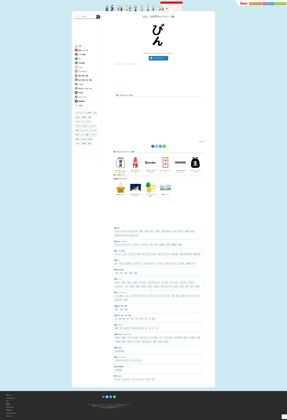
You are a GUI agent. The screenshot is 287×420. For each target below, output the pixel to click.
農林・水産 (197, 254)
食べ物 (160, 341)
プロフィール (80, 121)
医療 (168, 244)
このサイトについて (256, 3)
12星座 (84, 117)
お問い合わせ (9, 410)
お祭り (129, 282)
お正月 (123, 282)
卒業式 (138, 286)
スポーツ (151, 296)
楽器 (198, 337)
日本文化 (119, 347)
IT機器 (123, 337)
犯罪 (131, 273)
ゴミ (161, 337)
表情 (174, 231)
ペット (168, 296)
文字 (121, 64)
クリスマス (142, 282)
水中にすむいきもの (138, 328)
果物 (87, 135)
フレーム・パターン (138, 379)
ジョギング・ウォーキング (138, 296)
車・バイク (137, 341)
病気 (180, 244)
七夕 (126, 286)
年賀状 (84, 143)
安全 (121, 273)
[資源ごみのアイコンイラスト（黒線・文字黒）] (120, 162)
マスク (78, 143)
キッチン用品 (153, 337)
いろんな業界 (121, 251)
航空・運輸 (175, 254)
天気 (132, 319)
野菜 (77, 139)
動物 (116, 328)
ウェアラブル (143, 337)
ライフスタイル (121, 292)
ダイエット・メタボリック (122, 244)
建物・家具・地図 (122, 306)
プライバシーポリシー (11, 412)
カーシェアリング (136, 360)
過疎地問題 (120, 366)
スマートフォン (137, 263)
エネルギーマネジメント (122, 360)
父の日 (182, 286)
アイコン (117, 379)
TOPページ (8, 394)
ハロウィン (183, 282)
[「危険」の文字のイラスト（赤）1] (135, 162)
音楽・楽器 (118, 300)
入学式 (132, 286)
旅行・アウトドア (166, 286)
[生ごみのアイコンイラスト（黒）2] (195, 162)
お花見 (135, 282)
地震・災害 (122, 319)
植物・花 (127, 328)
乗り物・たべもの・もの (124, 334)
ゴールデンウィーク (153, 282)
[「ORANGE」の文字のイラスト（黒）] (180, 162)
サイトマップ (9, 415)
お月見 (117, 282)
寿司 (77, 135)
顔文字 (90, 139)
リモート (78, 126)
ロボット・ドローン (170, 263)
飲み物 (166, 341)
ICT (118, 260)
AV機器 (117, 337)
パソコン (160, 263)
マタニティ (144, 244)
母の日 (176, 286)
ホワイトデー (119, 286)
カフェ (127, 296)
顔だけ (85, 126)
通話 (89, 117)
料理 (77, 130)
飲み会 (126, 300)
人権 (116, 273)
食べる (78, 117)
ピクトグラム (84, 130)
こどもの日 (165, 282)
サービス (117, 254)
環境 (135, 273)
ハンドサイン (126, 379)
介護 (156, 244)
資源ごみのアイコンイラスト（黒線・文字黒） (120, 171)
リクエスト (93, 126)
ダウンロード (158, 58)
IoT (116, 263)
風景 (153, 319)
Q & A (265, 3)
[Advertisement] (144, 80)
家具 (121, 309)
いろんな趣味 (119, 296)
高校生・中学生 (189, 231)
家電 (185, 337)
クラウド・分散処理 (125, 263)
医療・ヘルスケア (122, 241)
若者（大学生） (166, 231)
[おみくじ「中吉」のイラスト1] (165, 162)
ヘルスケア (136, 244)
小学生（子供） (149, 231)
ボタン (148, 379)
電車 (154, 341)
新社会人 (156, 286)
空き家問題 (118, 370)
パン (82, 135)
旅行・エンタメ (146, 254)
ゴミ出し (88, 121)
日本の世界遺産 (119, 351)
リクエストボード (280, 3)
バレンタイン (174, 282)
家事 (173, 296)
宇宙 (137, 319)
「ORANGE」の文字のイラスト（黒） (180, 171)
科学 (154, 254)
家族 (141, 231)
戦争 (126, 273)
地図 (116, 309)
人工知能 (181, 263)
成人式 (150, 286)
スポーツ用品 (168, 337)
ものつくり (132, 254)
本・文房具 (192, 337)
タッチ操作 (88, 113)
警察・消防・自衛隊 (186, 254)
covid (94, 113)
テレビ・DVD (160, 296)
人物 (118, 228)
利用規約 (271, 3)
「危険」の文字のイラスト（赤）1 (135, 171)
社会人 (158, 231)
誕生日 (197, 286)
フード (124, 254)
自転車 (129, 341)
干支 (121, 328)
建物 (126, 309)
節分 (187, 286)
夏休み (144, 286)
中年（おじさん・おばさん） (129, 231)
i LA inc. (106, 407)
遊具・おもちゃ (146, 341)
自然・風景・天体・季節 (124, 315)
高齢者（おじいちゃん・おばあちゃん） (126, 235)
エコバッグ (79, 113)
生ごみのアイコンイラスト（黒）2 (195, 171)
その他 (117, 64)
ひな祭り (191, 282)
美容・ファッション (163, 254)
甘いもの (83, 139)
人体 (151, 244)
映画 (178, 296)
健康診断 (162, 244)
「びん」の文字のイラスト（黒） (158, 16)
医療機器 (174, 244)
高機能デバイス (190, 263)
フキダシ (93, 135)
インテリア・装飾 (132, 337)
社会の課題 (120, 269)
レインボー (94, 130)
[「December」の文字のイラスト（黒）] (150, 162)
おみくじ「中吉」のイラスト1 (165, 171)
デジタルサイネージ (149, 263)
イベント (119, 279)
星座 (141, 319)
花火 (192, 286)
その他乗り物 (178, 337)
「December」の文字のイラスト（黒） (150, 171)
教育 (138, 254)
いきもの (119, 325)
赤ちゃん (180, 231)
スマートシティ (121, 357)
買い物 (197, 296)
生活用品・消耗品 (120, 341)
